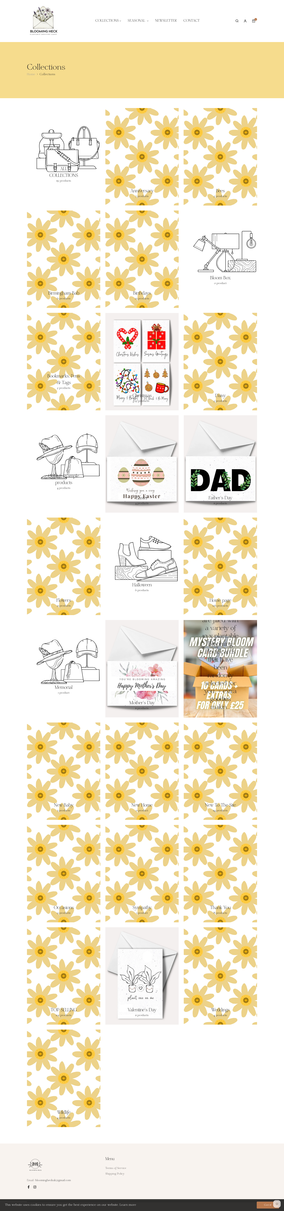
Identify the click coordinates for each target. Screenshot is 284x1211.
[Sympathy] (142, 873)
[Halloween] (142, 559)
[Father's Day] (220, 464)
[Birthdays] (142, 259)
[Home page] (220, 566)
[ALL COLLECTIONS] (63, 149)
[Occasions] (63, 873)
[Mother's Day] (142, 669)
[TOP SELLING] (63, 976)
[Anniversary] (142, 157)
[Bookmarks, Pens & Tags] (63, 361)
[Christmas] (142, 361)
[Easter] (142, 464)
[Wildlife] (63, 1078)
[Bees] (220, 157)
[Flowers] (63, 566)
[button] (237, 21)
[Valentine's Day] (142, 976)
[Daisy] (220, 361)
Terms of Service (115, 1168)
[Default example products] (63, 456)
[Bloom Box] (220, 252)
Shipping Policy (114, 1174)
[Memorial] (63, 661)
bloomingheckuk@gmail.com (53, 1180)
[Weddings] (220, 976)
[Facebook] (28, 1187)
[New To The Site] (220, 771)
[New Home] (142, 771)
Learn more (128, 1205)
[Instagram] (34, 1187)
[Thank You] (220, 873)
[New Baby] (63, 771)
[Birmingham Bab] (63, 259)
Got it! (268, 1205)
